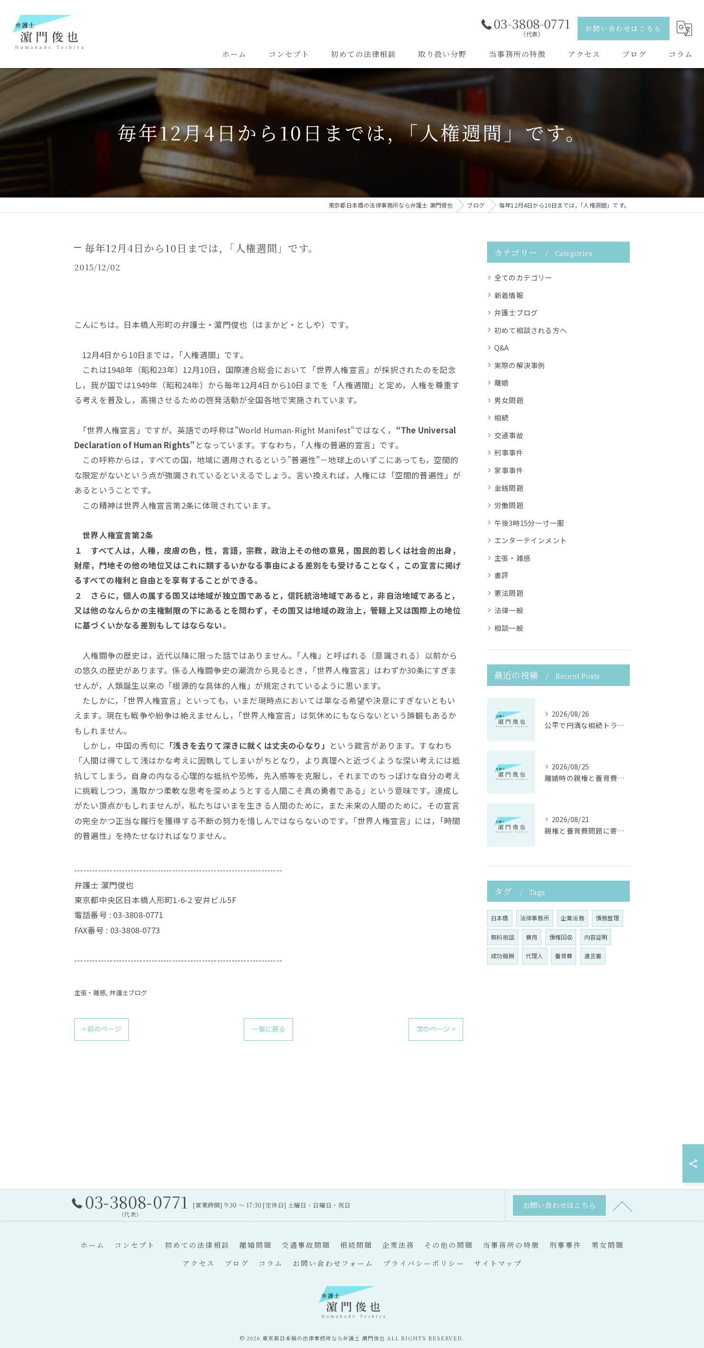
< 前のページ (101, 1029)
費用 (531, 937)
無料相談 (502, 937)
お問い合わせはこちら (623, 28)
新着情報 (508, 295)
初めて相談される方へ (530, 330)
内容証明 (596, 937)
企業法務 (572, 918)
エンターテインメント (530, 540)
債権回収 (561, 937)
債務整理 (607, 918)
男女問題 (508, 400)
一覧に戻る (268, 1029)
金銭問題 (508, 488)
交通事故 (508, 435)
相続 (501, 417)
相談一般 (508, 628)
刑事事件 (508, 452)
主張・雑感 (90, 992)
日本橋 (500, 918)
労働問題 (508, 505)
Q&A (501, 347)
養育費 (564, 956)
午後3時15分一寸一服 (529, 523)
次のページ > (435, 1029)
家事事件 (508, 470)
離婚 (501, 382)
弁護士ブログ (128, 992)
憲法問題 (508, 593)
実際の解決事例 (519, 365)
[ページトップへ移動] (622, 1205)
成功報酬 (502, 956)
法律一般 (508, 610)
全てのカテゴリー (523, 277)
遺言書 (593, 956)
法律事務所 (534, 918)
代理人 (535, 956)
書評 (501, 575)
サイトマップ (498, 1263)
